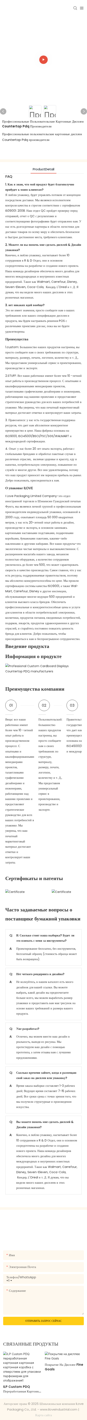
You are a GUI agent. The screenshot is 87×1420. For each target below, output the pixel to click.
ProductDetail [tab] (43, 169)
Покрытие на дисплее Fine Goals (64, 1367)
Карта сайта (43, 1415)
